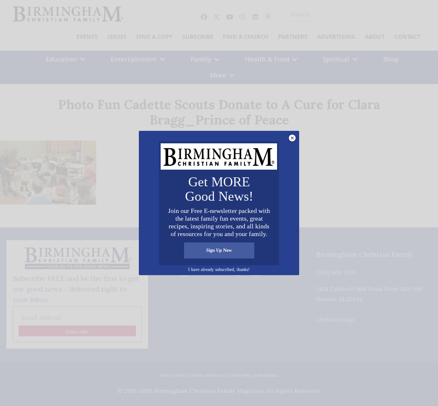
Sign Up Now (219, 250)
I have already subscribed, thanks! (219, 269)
